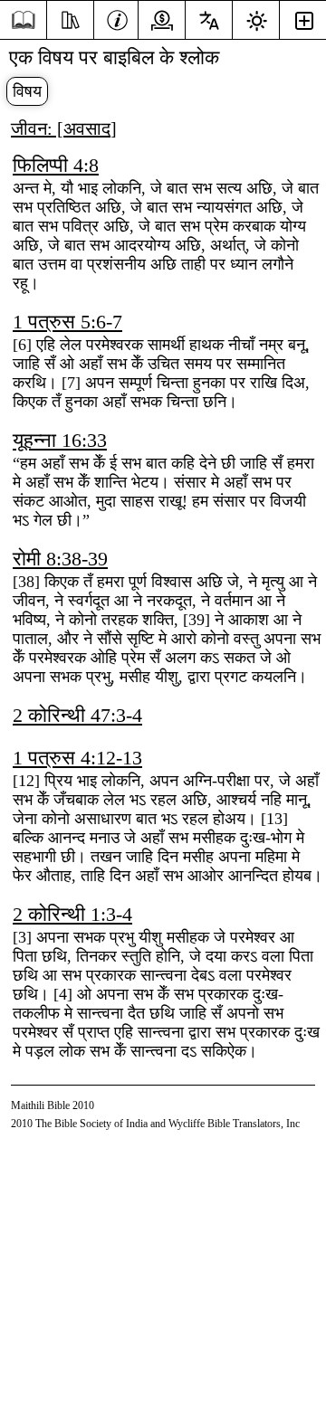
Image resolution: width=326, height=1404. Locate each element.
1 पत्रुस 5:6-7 (67, 321)
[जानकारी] (117, 18)
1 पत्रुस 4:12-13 (77, 757)
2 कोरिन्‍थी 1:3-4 (72, 914)
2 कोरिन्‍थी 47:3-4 (77, 715)
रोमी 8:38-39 (60, 558)
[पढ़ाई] (70, 18)
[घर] (23, 20)
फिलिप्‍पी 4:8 (56, 165)
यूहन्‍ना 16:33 (60, 440)
